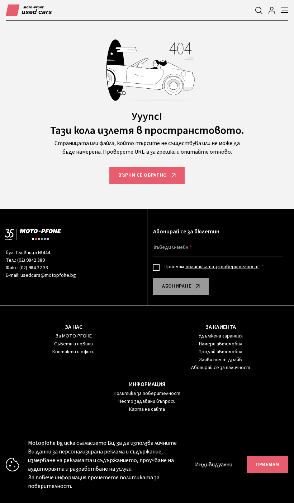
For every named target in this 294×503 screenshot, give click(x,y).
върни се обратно (142, 175)
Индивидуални (213, 465)
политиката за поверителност (222, 266)
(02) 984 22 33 (33, 267)
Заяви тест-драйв (220, 359)
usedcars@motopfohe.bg (48, 275)
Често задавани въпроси (147, 401)
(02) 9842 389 (31, 260)
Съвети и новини (73, 343)
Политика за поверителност (147, 393)
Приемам (212, 266)
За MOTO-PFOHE (74, 336)
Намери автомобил (220, 343)
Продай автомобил (220, 351)
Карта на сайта (147, 409)
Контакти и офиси (73, 351)
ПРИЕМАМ (267, 464)
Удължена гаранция (221, 336)
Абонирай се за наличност (220, 367)
